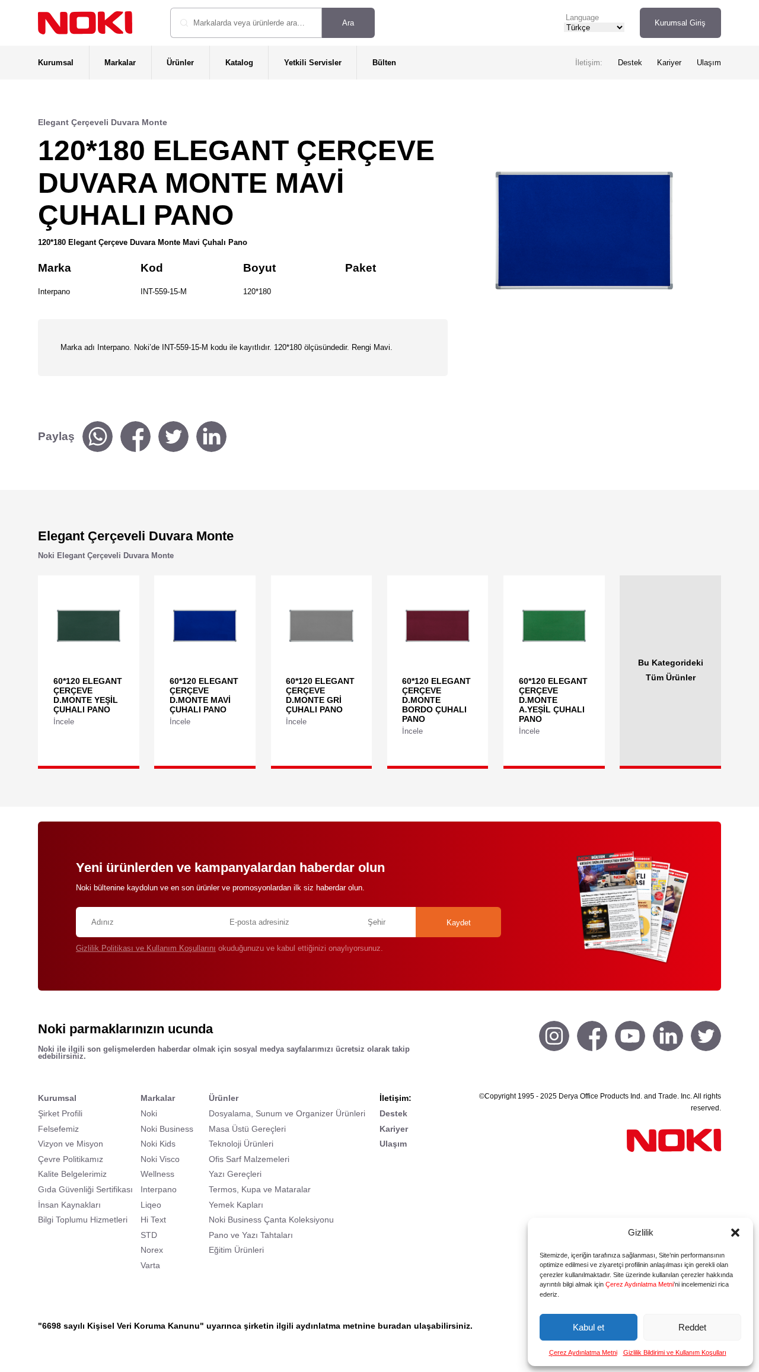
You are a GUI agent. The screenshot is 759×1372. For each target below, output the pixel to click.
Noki (149, 1113)
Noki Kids (158, 1143)
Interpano (159, 1189)
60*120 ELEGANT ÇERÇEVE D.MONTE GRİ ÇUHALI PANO (320, 695)
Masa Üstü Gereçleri (247, 1129)
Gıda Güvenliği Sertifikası (85, 1189)
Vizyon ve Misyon (70, 1143)
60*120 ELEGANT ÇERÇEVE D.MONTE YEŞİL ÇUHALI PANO (87, 695)
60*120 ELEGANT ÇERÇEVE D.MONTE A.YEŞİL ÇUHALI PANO (553, 700)
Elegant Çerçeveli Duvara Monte (102, 122)
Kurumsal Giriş (680, 22)
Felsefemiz (58, 1129)
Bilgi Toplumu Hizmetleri (82, 1219)
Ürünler (180, 62)
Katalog (239, 62)
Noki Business (167, 1129)
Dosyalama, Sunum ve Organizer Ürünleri (287, 1113)
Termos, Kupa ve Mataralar (260, 1189)
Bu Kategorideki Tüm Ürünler (670, 669)
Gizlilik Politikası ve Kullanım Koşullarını (146, 948)
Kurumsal (56, 62)
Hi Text (153, 1219)
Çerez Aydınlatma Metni (639, 1284)
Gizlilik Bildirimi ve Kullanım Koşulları (674, 1352)
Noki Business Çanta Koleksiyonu (271, 1219)
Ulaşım (709, 62)
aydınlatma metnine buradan (354, 1325)
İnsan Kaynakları (69, 1204)
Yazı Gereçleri (235, 1174)
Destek (630, 62)
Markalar (120, 62)
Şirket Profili (60, 1113)
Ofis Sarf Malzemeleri (249, 1159)
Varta (150, 1265)
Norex (152, 1250)
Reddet (692, 1327)
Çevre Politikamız (70, 1159)
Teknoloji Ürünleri (241, 1143)
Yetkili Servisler (313, 62)
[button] (735, 1233)
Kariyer (669, 62)
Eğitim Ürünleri (236, 1250)
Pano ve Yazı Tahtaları (251, 1235)
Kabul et (588, 1327)
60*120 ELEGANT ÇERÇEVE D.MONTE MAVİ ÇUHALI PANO (204, 695)
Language (582, 17)
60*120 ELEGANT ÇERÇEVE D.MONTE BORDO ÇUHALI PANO (436, 700)
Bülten (384, 62)
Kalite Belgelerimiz (72, 1174)
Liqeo (151, 1204)
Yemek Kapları (236, 1204)
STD (149, 1235)
